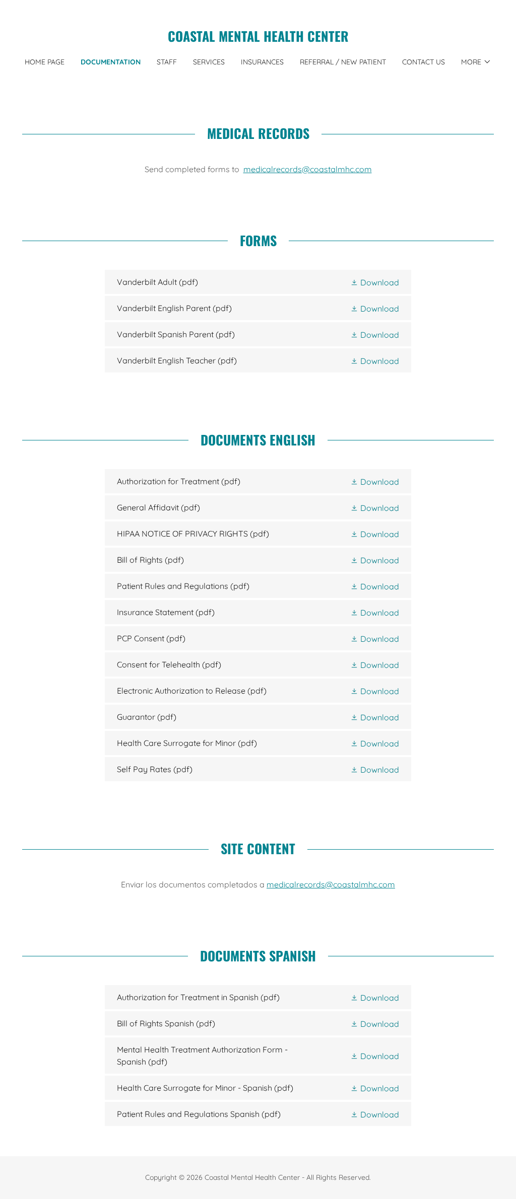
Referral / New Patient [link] (343, 61)
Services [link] (209, 61)
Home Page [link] (44, 61)
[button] (476, 62)
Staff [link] (167, 61)
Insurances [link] (262, 61)
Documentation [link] (111, 61)
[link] (258, 39)
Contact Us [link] (423, 61)
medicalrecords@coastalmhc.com (307, 169)
